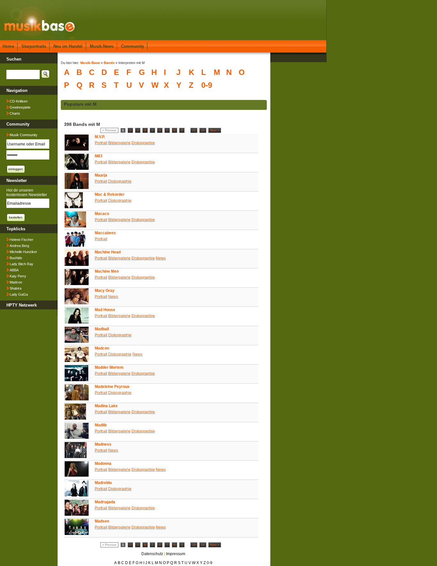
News (161, 258)
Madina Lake (106, 406)
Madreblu (103, 482)
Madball (102, 329)
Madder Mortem (109, 367)
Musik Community (23, 135)
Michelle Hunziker (23, 252)
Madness (103, 444)
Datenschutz (152, 554)
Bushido (16, 258)
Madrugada (105, 502)
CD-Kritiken (19, 101)
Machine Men (107, 271)
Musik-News (102, 46)
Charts (15, 113)
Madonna (103, 463)
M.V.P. (100, 137)
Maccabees (105, 233)
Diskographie (143, 143)
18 (193, 130)
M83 (98, 156)
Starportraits (33, 46)
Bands (109, 63)
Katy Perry (18, 276)
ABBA (14, 270)
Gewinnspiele (20, 107)
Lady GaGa (19, 294)
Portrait (101, 143)
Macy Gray (105, 290)
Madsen (102, 521)
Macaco (102, 213)
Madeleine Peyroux (112, 386)
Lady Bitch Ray (21, 264)
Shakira (15, 288)
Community (132, 46)
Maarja (101, 175)
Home (8, 46)
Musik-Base (90, 63)
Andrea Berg (19, 246)
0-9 (206, 85)
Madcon (16, 282)
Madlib (101, 425)
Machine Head (108, 252)
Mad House (105, 310)
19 (202, 130)
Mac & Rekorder (109, 194)
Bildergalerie (119, 143)
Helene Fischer (21, 240)
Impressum (175, 554)
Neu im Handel (68, 46)
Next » (214, 130)
